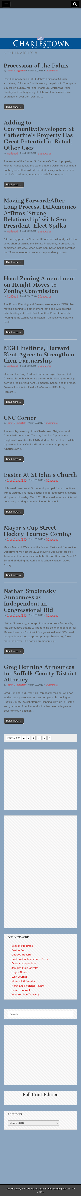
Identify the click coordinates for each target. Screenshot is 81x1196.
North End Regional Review (27, 985)
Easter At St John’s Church (40, 474)
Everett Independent (23, 963)
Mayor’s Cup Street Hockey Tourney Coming (37, 530)
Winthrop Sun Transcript (25, 994)
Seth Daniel (12, 152)
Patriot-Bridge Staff (16, 70)
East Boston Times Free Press (29, 959)
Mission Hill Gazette (23, 981)
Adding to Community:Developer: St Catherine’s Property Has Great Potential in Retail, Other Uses (39, 135)
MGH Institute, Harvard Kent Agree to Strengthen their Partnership (39, 354)
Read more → (13, 106)
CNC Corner (20, 417)
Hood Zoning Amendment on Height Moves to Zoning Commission (40, 284)
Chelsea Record (21, 954)
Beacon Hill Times (22, 945)
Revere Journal (20, 989)
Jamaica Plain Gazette (24, 967)
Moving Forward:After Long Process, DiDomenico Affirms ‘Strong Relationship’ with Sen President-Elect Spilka (40, 213)
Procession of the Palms (36, 65)
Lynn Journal (19, 976)
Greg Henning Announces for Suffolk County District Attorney (40, 673)
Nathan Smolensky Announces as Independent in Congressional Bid (30, 600)
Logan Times (19, 972)
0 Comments (52, 70)
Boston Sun (18, 950)
